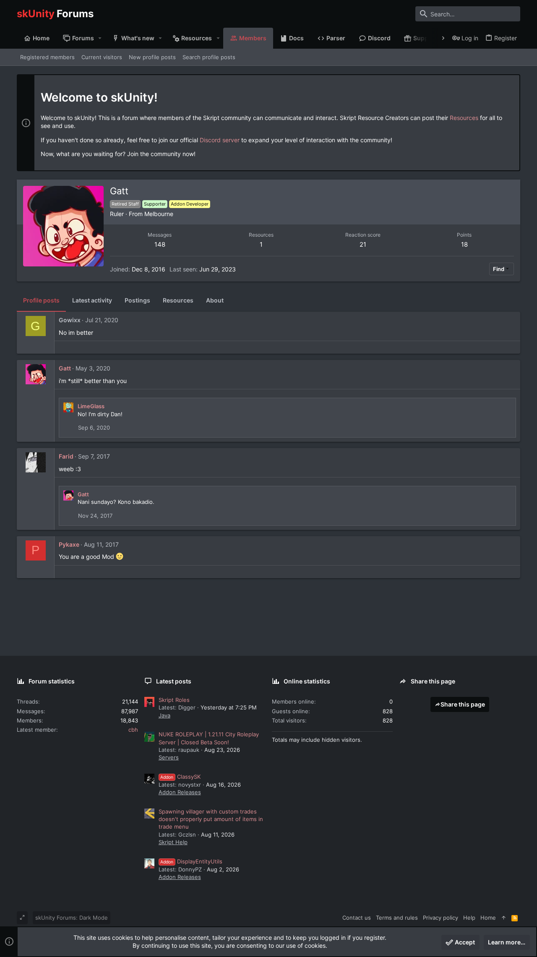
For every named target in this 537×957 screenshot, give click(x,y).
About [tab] (215, 300)
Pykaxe (69, 544)
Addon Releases (180, 792)
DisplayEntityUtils (191, 861)
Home (488, 917)
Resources (464, 117)
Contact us (356, 917)
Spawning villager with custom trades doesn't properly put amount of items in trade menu (211, 819)
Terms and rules (397, 917)
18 (464, 244)
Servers (169, 757)
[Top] (503, 917)
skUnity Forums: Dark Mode (71, 917)
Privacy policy (440, 917)
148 (159, 244)
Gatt (65, 368)
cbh (133, 729)
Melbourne (158, 213)
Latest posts (173, 681)
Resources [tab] (178, 300)
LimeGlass (91, 406)
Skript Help (173, 842)
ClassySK (180, 776)
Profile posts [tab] (41, 300)
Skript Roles (174, 699)
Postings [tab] (137, 300)
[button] (100, 38)
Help (469, 917)
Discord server (220, 139)
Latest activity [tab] (92, 300)
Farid (66, 456)
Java (164, 715)
